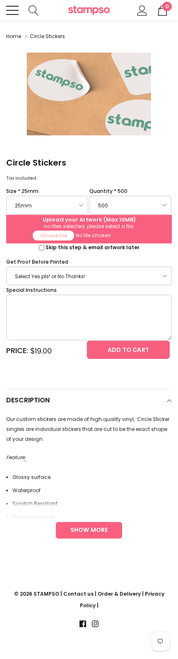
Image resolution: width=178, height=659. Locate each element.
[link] (83, 624)
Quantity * (108, 191)
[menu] (12, 10)
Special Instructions (31, 289)
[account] (142, 9)
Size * (22, 191)
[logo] (89, 10)
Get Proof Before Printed (37, 261)
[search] (34, 9)
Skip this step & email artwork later (93, 247)
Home (13, 36)
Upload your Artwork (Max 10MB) (89, 218)
